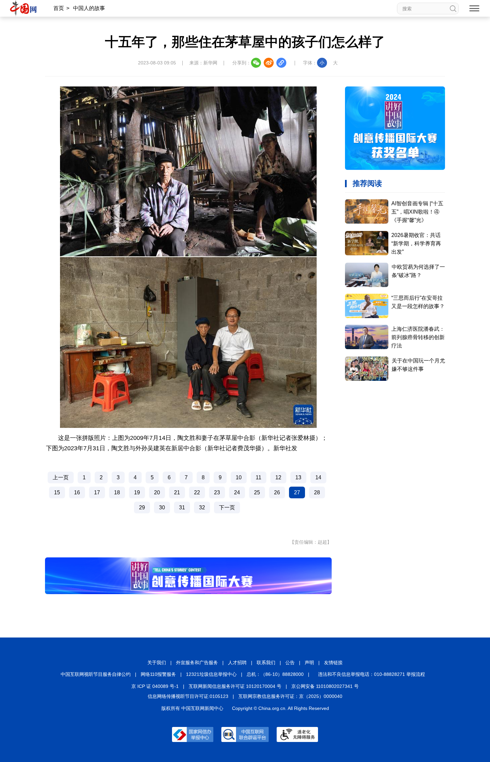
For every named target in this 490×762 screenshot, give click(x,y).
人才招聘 (237, 662)
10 (239, 477)
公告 (290, 662)
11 (258, 477)
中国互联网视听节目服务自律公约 (96, 674)
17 (97, 492)
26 (277, 492)
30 (162, 507)
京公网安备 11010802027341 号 (325, 686)
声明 (309, 662)
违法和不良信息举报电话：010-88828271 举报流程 (371, 674)
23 (217, 492)
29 (142, 507)
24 (237, 492)
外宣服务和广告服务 (197, 662)
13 (298, 477)
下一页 (227, 507)
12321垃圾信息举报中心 (211, 674)
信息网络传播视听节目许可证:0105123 (188, 696)
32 (202, 507)
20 (157, 492)
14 (318, 477)
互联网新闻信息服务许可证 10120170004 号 (235, 686)
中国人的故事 (89, 8)
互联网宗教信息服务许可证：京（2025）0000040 (290, 696)
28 (317, 492)
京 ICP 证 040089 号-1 (155, 686)
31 (182, 507)
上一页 (61, 477)
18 (117, 492)
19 (137, 492)
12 (278, 477)
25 (257, 492)
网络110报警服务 (158, 674)
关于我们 (156, 662)
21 (177, 492)
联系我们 (266, 662)
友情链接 (333, 662)
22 (197, 492)
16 (77, 492)
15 (57, 492)
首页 (58, 8)
